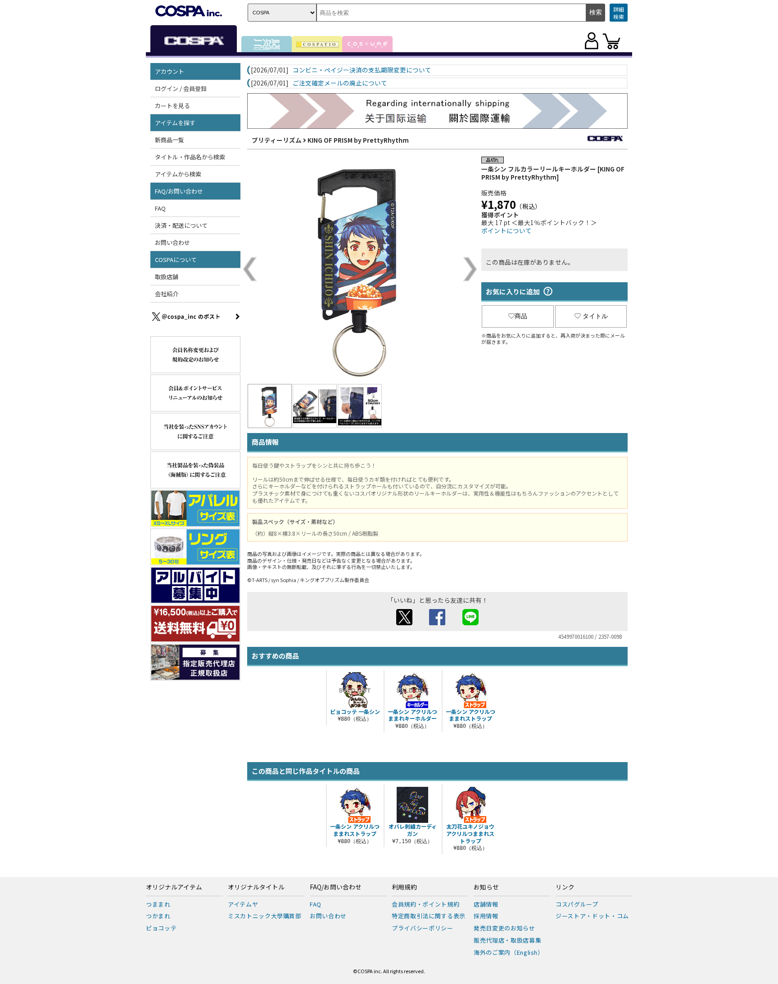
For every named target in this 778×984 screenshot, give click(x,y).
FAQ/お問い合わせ (336, 887)
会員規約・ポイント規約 (425, 904)
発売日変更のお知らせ (504, 928)
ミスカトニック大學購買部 (265, 916)
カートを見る (172, 105)
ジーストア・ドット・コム (592, 916)
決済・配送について (181, 225)
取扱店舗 (166, 276)
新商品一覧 (169, 139)
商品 (521, 316)
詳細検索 (618, 12)
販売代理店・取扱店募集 (507, 940)
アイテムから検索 (178, 174)
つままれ (158, 904)
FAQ (160, 208)
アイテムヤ (243, 904)
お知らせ (486, 887)
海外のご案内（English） (509, 952)
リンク (565, 887)
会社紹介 (166, 293)
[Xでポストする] (404, 622)
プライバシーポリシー (422, 928)
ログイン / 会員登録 (181, 88)
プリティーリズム (277, 139)
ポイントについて (506, 230)
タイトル (595, 316)
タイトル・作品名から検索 (190, 157)
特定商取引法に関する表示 (429, 916)
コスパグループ (577, 904)
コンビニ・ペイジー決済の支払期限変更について (362, 70)
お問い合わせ (172, 242)
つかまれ (158, 916)
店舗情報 (486, 904)
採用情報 (486, 916)
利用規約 (404, 887)
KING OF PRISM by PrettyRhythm (358, 139)
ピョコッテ (161, 928)
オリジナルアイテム (174, 887)
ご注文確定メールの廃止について (340, 83)
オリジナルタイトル (256, 887)
